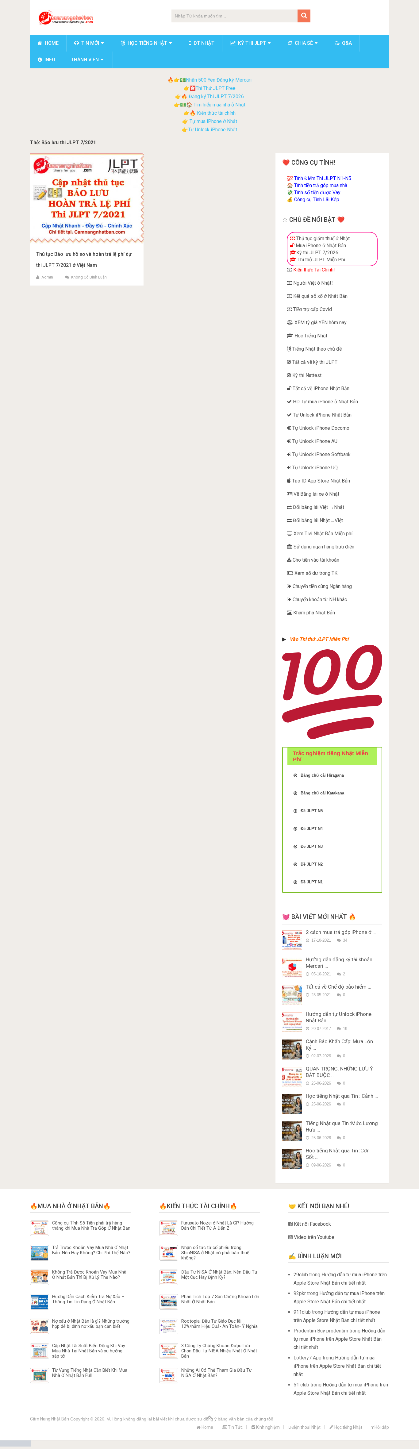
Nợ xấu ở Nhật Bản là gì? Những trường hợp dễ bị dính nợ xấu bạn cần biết (90, 1324)
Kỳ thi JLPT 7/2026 (317, 253)
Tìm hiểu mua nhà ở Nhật (219, 105)
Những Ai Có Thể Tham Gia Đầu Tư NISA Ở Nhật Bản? (216, 1373)
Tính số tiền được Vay (317, 192)
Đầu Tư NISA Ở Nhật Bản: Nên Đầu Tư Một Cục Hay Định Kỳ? (219, 1275)
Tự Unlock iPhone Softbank (321, 454)
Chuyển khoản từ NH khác (319, 599)
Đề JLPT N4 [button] (312, 828)
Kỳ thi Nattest (306, 375)
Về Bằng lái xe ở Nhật (315, 494)
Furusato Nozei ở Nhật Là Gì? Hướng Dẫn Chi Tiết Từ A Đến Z (217, 1225)
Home (51, 43)
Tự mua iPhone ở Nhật (212, 121)
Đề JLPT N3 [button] (312, 846)
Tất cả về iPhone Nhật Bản (320, 388)
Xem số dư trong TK (315, 573)
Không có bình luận (89, 277)
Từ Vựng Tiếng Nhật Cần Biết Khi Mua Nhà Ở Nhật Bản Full (89, 1373)
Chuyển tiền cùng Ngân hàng (321, 586)
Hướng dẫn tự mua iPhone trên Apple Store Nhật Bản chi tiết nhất (339, 1339)
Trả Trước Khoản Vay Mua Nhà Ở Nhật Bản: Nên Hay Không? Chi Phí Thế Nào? (91, 1250)
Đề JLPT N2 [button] (312, 864)
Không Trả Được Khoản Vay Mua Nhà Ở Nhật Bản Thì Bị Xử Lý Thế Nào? (89, 1275)
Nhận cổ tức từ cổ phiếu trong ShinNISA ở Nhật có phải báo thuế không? (215, 1253)
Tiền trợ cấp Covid (312, 309)
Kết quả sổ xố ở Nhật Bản (320, 296)
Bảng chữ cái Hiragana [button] (322, 775)
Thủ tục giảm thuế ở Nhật (322, 238)
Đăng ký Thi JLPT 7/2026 (216, 96)
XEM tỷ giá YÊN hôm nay (320, 322)
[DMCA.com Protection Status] (15, 1445)
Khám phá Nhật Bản (313, 613)
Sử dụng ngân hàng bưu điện (323, 547)
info (49, 60)
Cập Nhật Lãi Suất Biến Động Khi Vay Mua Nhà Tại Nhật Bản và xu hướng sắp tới (88, 1351)
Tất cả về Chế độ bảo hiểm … (338, 987)
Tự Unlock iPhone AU (314, 441)
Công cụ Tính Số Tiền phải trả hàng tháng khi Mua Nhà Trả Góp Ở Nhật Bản (91, 1225)
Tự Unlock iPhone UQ (314, 468)
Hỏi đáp (381, 1427)
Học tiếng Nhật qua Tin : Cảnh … (342, 1096)
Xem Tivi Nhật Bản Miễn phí (322, 533)
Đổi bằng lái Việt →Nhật (318, 507)
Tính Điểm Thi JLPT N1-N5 (322, 178)
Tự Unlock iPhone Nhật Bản (322, 415)
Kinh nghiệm (267, 1427)
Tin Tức (235, 1427)
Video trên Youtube (313, 1237)
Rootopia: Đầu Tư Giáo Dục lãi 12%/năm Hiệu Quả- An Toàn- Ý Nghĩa (219, 1324)
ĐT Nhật (203, 43)
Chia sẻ (303, 43)
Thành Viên (85, 60)
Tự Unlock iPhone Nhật (212, 130)
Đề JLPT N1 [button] (312, 882)
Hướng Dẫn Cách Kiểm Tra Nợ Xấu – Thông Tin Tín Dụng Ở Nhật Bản (88, 1299)
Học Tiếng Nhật (310, 336)
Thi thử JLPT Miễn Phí (320, 260)
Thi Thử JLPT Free (216, 88)
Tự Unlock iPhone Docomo (320, 428)
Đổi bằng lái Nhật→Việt (317, 520)
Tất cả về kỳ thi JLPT (314, 362)
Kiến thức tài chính (216, 113)
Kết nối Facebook (312, 1224)
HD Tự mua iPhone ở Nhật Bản (325, 402)
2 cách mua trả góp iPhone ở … (341, 932)
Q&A (346, 43)
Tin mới (89, 43)
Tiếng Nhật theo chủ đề (316, 349)
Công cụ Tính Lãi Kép (316, 199)
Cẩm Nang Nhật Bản (49, 1418)
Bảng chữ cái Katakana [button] (322, 793)
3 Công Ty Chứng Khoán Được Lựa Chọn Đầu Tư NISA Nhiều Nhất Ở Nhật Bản (219, 1351)
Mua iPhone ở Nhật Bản (320, 245)
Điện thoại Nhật (305, 1427)
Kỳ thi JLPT (251, 43)
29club (301, 1275)
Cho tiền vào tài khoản (315, 560)
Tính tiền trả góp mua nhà (320, 185)
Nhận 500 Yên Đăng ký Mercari (219, 80)
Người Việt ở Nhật (311, 283)
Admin (47, 277)
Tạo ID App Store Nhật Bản (320, 481)
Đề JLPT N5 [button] (312, 811)
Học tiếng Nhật (146, 43)
